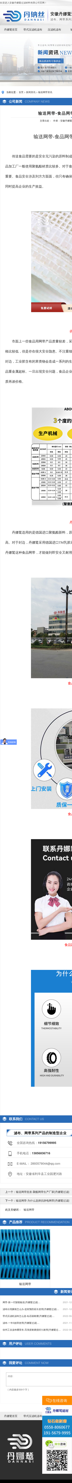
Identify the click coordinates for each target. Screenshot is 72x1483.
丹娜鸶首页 (10, 29)
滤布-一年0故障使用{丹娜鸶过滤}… (21, 1322)
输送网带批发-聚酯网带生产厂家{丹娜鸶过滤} (42, 1192)
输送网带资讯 (45, 92)
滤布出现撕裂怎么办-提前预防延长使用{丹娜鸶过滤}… (31, 1309)
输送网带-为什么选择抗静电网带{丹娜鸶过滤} (42, 1200)
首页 (21, 92)
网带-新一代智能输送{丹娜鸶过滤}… (21, 1302)
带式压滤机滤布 (32, 29)
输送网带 (29, 1209)
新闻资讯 (30, 92)
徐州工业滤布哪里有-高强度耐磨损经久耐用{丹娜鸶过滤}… (30, 1329)
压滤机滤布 (54, 29)
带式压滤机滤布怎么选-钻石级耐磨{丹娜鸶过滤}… (28, 1316)
